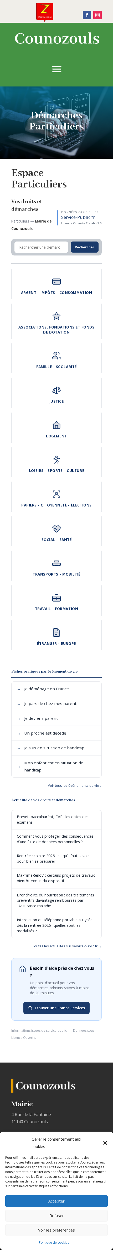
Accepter (56, 1201)
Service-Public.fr (78, 217)
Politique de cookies (54, 1242)
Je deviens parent (37, 718)
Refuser (56, 1215)
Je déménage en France (43, 689)
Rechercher (84, 247)
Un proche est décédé (41, 733)
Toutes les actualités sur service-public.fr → (67, 946)
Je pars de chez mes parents (48, 703)
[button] (105, 1143)
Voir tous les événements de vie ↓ (75, 785)
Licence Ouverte (23, 1037)
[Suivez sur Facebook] (87, 15)
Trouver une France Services (59, 1007)
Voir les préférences (56, 1230)
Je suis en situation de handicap (50, 748)
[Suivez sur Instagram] (97, 15)
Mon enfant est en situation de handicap (50, 766)
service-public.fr (58, 1030)
